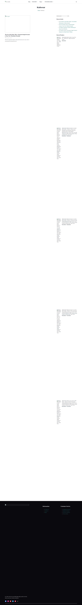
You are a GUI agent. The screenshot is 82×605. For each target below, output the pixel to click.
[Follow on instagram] (8, 601)
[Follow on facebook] (5, 601)
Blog (46, 512)
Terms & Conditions (66, 512)
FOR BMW (34, 1)
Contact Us (47, 509)
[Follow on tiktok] (17, 601)
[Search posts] (68, 16)
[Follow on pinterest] (15, 601)
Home (39, 10)
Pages (41, 1)
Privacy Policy (65, 513)
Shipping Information (66, 509)
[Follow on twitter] (13, 601)
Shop (29, 1)
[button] (76, 2)
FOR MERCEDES (49, 1)
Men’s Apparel (7, 16)
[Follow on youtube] (10, 601)
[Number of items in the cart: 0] (76, 2)
